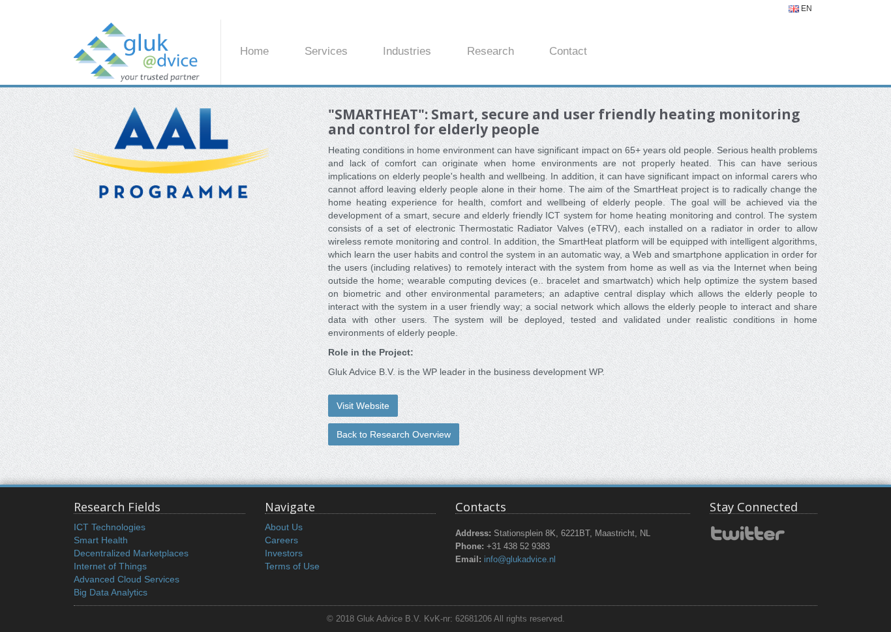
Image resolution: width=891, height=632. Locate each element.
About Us (284, 527)
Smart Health (101, 540)
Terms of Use (292, 566)
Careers (281, 540)
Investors (284, 553)
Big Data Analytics (110, 592)
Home (254, 51)
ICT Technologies (109, 527)
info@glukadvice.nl (520, 559)
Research (490, 51)
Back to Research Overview (394, 434)
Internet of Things (110, 566)
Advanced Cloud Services (126, 579)
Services (326, 51)
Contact (568, 51)
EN (805, 8)
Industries (407, 51)
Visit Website (363, 405)
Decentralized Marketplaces (131, 553)
